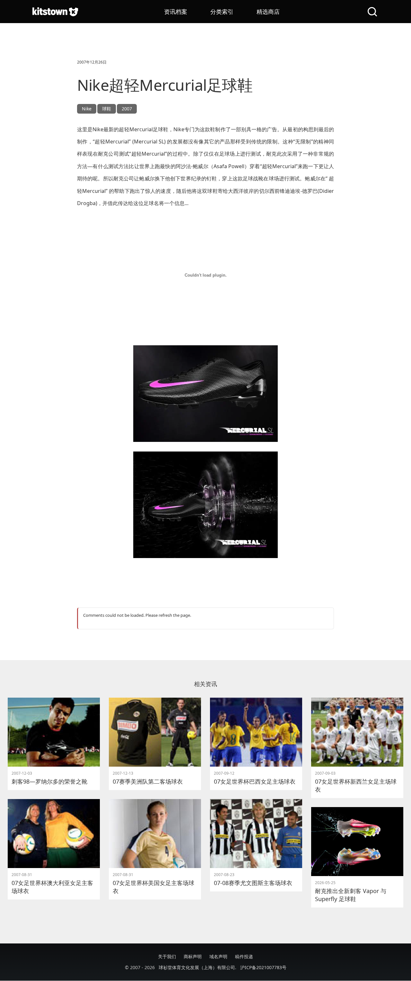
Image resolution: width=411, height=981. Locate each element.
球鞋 (106, 109)
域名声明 (218, 956)
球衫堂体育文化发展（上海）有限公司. (197, 967)
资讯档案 (175, 11)
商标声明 (193, 956)
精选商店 (268, 11)
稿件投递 (244, 956)
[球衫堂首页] (55, 11)
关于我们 (167, 956)
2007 (127, 109)
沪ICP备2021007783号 (263, 967)
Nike (87, 109)
